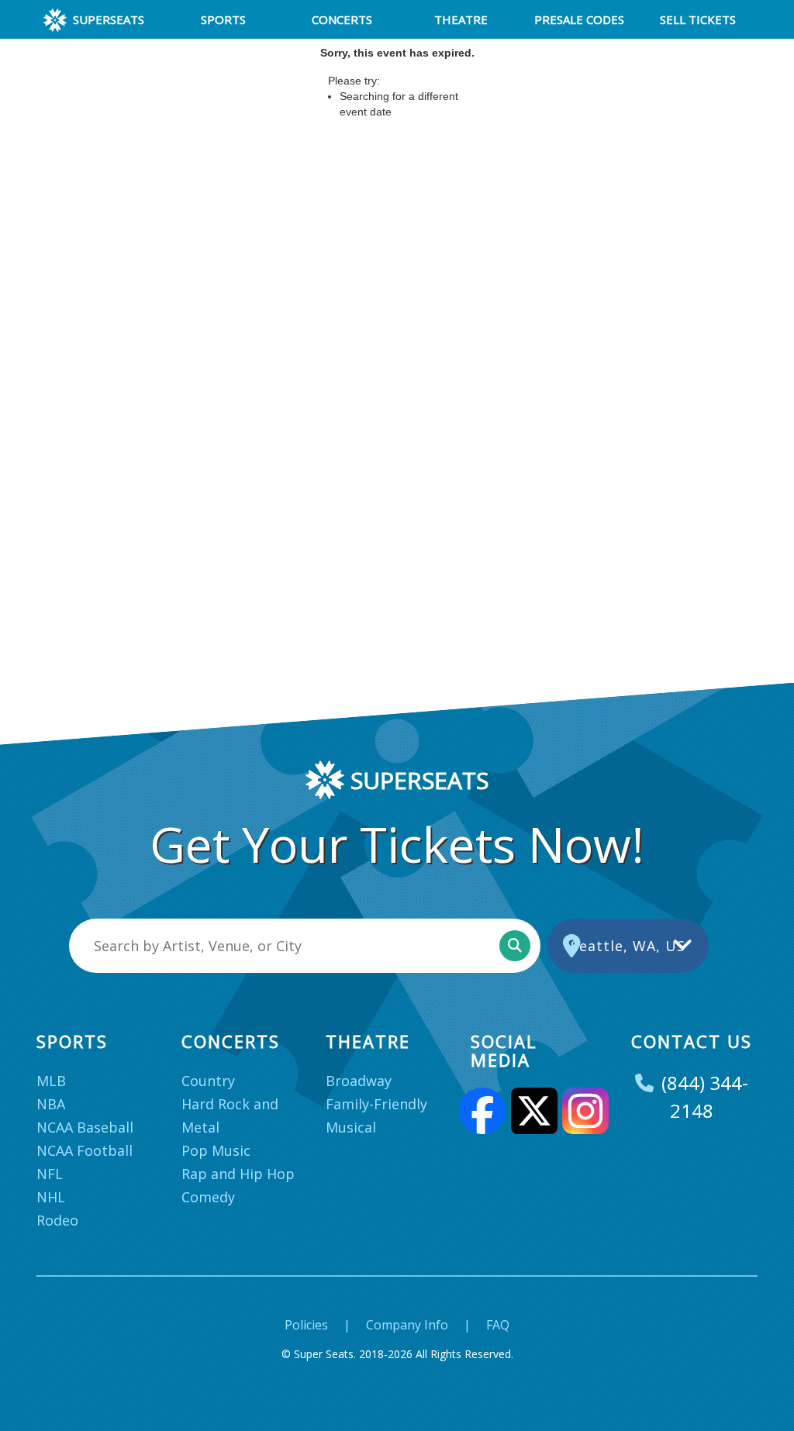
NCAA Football (84, 1150)
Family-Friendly (376, 1104)
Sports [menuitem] (223, 19)
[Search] (514, 945)
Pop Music (215, 1150)
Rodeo (57, 1220)
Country (208, 1080)
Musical (351, 1127)
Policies (306, 1324)
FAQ (497, 1324)
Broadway (359, 1080)
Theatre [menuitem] (461, 19)
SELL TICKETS (698, 19)
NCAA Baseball (84, 1127)
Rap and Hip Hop (238, 1173)
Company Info (407, 1324)
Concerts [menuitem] (342, 19)
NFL (49, 1173)
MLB (51, 1080)
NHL (50, 1197)
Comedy (208, 1197)
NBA (50, 1104)
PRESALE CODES (579, 19)
